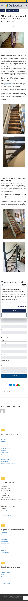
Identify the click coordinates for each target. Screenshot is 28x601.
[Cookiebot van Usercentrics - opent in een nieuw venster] (21, 285)
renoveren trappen (7, 83)
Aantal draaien (4, 348)
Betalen (2, 574)
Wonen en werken (5, 548)
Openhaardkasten (5, 459)
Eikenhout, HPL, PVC (5, 337)
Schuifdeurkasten (4, 446)
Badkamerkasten (4, 461)
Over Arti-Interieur (5, 570)
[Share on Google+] (4, 391)
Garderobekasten (4, 452)
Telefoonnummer (4, 329)
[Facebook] (8, 385)
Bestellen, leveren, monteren (7, 581)
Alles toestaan (14, 310)
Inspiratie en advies (5, 552)
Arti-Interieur (3, 26)
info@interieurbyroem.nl (6, 515)
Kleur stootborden (5, 354)
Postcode (3, 318)
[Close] (26, 1)
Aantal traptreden (5, 343)
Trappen (8, 10)
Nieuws (2, 10)
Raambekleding (4, 541)
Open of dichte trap (5, 360)
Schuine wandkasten (5, 448)
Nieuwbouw (3, 550)
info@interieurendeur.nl (6, 513)
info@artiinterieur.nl (8, 510)
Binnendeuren (4, 534)
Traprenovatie (15, 10)
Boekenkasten (4, 439)
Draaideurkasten (4, 437)
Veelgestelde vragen (5, 583)
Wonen (2, 545)
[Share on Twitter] (2, 391)
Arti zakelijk (3, 537)
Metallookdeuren (4, 539)
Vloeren (2, 465)
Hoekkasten (3, 450)
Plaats (2, 323)
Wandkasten (3, 441)
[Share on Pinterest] (9, 391)
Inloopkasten (3, 443)
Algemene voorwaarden (6, 578)
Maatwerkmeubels (5, 543)
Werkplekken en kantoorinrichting (8, 463)
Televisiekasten (4, 457)
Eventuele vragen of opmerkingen (8, 365)
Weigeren (14, 315)
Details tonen (21, 306)
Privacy (2, 576)
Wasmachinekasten (5, 454)
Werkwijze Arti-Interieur (6, 572)
